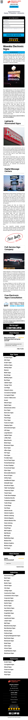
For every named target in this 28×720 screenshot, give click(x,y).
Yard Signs (7, 548)
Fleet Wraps (7, 417)
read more (14, 345)
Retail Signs (7, 643)
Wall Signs (7, 535)
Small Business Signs (10, 650)
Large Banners (8, 433)
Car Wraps (7, 387)
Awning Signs (8, 367)
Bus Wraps (7, 380)
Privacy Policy (14, 697)
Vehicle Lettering (9, 515)
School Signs (8, 648)
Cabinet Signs (8, 382)
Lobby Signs (7, 437)
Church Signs (8, 585)
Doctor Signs (7, 605)
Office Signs (7, 450)
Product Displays (9, 465)
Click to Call (14, 6)
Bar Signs (7, 580)
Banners (6, 370)
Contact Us (14, 702)
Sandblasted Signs (9, 480)
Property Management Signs (12, 635)
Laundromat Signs (9, 618)
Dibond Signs (8, 402)
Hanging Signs (8, 425)
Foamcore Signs (8, 422)
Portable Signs (8, 458)
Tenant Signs (8, 493)
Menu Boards (8, 440)
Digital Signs (7, 405)
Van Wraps (7, 508)
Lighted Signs (8, 435)
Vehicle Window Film (10, 520)
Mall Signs (7, 623)
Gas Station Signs (9, 608)
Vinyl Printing (8, 525)
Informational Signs (9, 427)
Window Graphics (9, 543)
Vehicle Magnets (9, 518)
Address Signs (8, 365)
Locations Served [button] (14, 705)
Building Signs (8, 377)
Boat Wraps (7, 375)
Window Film (7, 540)
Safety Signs (7, 478)
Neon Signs (7, 448)
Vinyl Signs (7, 674)
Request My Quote (13, 35)
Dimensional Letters (9, 407)
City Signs (7, 588)
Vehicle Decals (8, 510)
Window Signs (8, 545)
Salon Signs (7, 645)
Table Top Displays (9, 488)
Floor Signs (7, 420)
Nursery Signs (8, 630)
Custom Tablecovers (10, 397)
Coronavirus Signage (10, 392)
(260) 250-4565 (14, 4)
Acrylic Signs (8, 362)
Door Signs (7, 410)
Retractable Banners (10, 473)
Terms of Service (14, 699)
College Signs (8, 590)
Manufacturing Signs (10, 625)
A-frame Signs (8, 357)
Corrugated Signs (9, 395)
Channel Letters (8, 390)
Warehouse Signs (9, 653)
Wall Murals (7, 533)
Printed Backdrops (9, 463)
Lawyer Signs (8, 620)
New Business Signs (9, 628)
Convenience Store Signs (11, 595)
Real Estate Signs (9, 638)
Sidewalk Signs (8, 483)
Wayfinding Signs (9, 538)
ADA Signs (7, 360)
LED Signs (7, 430)
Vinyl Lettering (8, 523)
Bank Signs (7, 578)
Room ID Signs (8, 475)
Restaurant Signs (9, 640)
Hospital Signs (8, 610)
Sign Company (14, 694)
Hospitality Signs (9, 613)
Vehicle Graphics (9, 513)
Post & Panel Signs (9, 460)
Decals (6, 400)
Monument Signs (9, 445)
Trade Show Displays (10, 495)
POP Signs (7, 453)
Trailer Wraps (8, 503)
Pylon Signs (7, 470)
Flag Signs (7, 415)
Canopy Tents (8, 385)
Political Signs (8, 633)
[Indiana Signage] (14, 681)
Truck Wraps (7, 505)
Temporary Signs (9, 490)
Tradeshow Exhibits (9, 500)
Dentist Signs (8, 603)
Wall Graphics (8, 530)
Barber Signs (7, 583)
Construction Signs (9, 593)
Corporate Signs (8, 598)
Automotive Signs (9, 575)
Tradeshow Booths (9, 498)
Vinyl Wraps (7, 528)
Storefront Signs (9, 485)
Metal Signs (7, 443)
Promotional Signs (9, 468)
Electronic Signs (8, 412)
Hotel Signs (7, 615)
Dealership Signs (9, 600)
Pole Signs (7, 455)
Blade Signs (7, 372)
